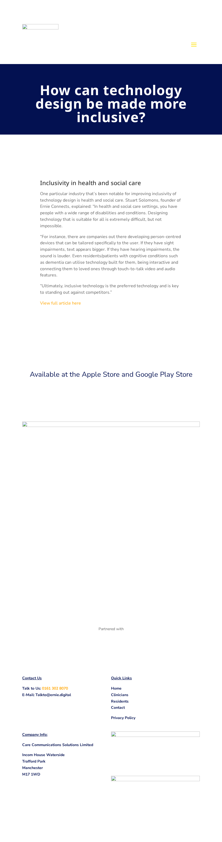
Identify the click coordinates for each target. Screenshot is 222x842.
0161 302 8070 (55, 688)
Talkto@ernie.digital (53, 694)
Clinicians (119, 694)
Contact (118, 707)
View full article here (60, 303)
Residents (120, 701)
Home (116, 688)
